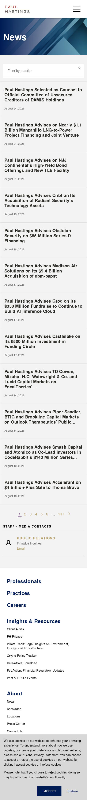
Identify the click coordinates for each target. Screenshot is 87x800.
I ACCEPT (49, 791)
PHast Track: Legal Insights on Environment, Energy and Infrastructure (38, 646)
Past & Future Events (22, 678)
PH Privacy (14, 636)
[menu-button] (76, 9)
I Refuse (72, 791)
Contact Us (14, 731)
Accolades (14, 709)
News (11, 701)
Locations (13, 716)
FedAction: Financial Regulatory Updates (35, 670)
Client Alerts (15, 629)
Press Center (16, 723)
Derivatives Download (22, 663)
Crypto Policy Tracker (22, 655)
